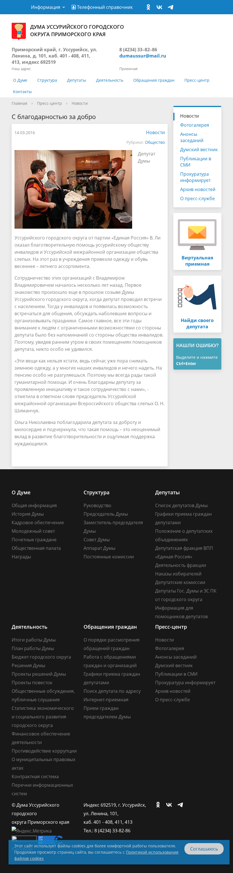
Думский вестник (199, 149)
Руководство (97, 505)
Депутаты (76, 80)
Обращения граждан (153, 80)
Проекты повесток (32, 682)
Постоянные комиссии (109, 557)
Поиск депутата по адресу (112, 691)
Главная (19, 103)
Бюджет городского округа (41, 657)
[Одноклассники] (149, 7)
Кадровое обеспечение (38, 522)
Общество (155, 142)
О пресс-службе (197, 198)
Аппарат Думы (99, 548)
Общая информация (34, 505)
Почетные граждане (34, 539)
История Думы (28, 514)
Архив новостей (197, 189)
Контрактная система (35, 776)
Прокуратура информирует (195, 177)
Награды (21, 557)
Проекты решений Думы (39, 674)
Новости (80, 103)
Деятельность (109, 80)
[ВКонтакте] (161, 7)
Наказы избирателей (178, 574)
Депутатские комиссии (180, 582)
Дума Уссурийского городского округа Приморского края (77, 30)
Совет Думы (97, 539)
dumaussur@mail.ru (142, 56)
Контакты (22, 91)
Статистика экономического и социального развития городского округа (43, 716)
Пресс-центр (196, 80)
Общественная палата (36, 548)
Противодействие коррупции (44, 751)
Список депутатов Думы (181, 505)
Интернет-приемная (106, 699)
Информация (45, 7)
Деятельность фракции (180, 565)
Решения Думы (28, 665)
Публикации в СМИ (195, 161)
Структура (47, 80)
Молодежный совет (33, 531)
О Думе (20, 80)
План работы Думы (33, 648)
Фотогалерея (194, 125)
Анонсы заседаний (191, 137)
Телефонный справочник (104, 7)
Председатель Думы (106, 514)
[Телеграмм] (172, 7)
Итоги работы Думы (34, 640)
